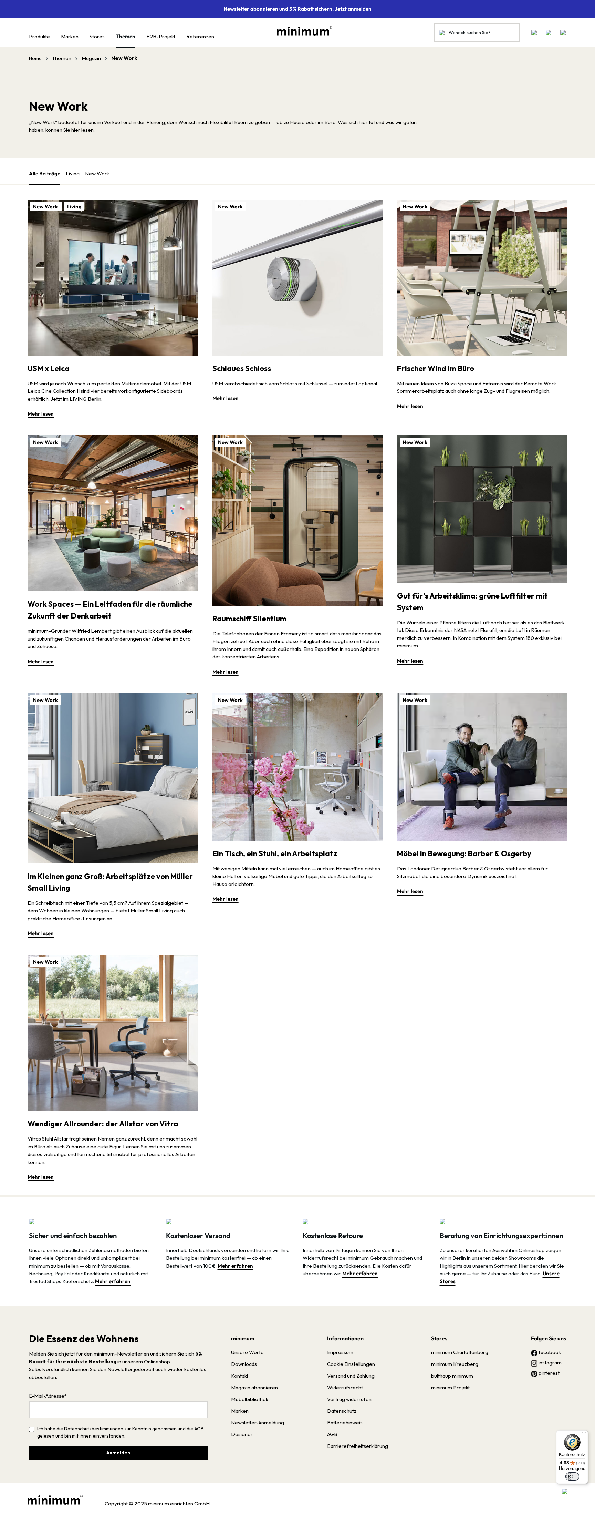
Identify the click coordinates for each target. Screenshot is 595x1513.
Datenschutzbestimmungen (93, 1428)
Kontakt (239, 1375)
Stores (439, 1338)
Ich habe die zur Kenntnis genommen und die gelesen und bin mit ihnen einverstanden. (120, 1432)
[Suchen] (442, 32)
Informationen (345, 1338)
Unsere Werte (247, 1352)
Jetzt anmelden (353, 9)
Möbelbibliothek (249, 1399)
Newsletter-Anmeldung (257, 1422)
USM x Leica (49, 368)
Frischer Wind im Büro (435, 368)
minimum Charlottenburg (459, 1352)
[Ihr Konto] (548, 32)
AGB (199, 1428)
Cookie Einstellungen (351, 1364)
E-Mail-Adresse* (48, 1395)
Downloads (244, 1364)
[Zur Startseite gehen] (301, 31)
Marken (240, 1411)
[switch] (572, 1476)
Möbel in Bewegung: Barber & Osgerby (464, 853)
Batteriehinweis (345, 1422)
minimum (242, 1338)
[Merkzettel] (534, 32)
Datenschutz (341, 1411)
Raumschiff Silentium (249, 618)
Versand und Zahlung (351, 1375)
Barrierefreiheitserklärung (357, 1446)
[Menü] (584, 1434)
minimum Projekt (450, 1387)
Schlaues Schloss (241, 368)
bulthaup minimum (452, 1375)
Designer (242, 1434)
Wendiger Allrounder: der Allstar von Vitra (103, 1123)
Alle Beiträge (44, 173)
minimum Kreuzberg (454, 1364)
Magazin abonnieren (254, 1387)
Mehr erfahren (113, 1281)
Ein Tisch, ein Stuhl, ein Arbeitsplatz (274, 853)
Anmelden (118, 1453)
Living (73, 173)
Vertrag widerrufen (349, 1399)
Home (35, 58)
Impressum (340, 1352)
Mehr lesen (41, 413)
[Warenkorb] (561, 32)
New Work (97, 173)
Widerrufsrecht (345, 1387)
